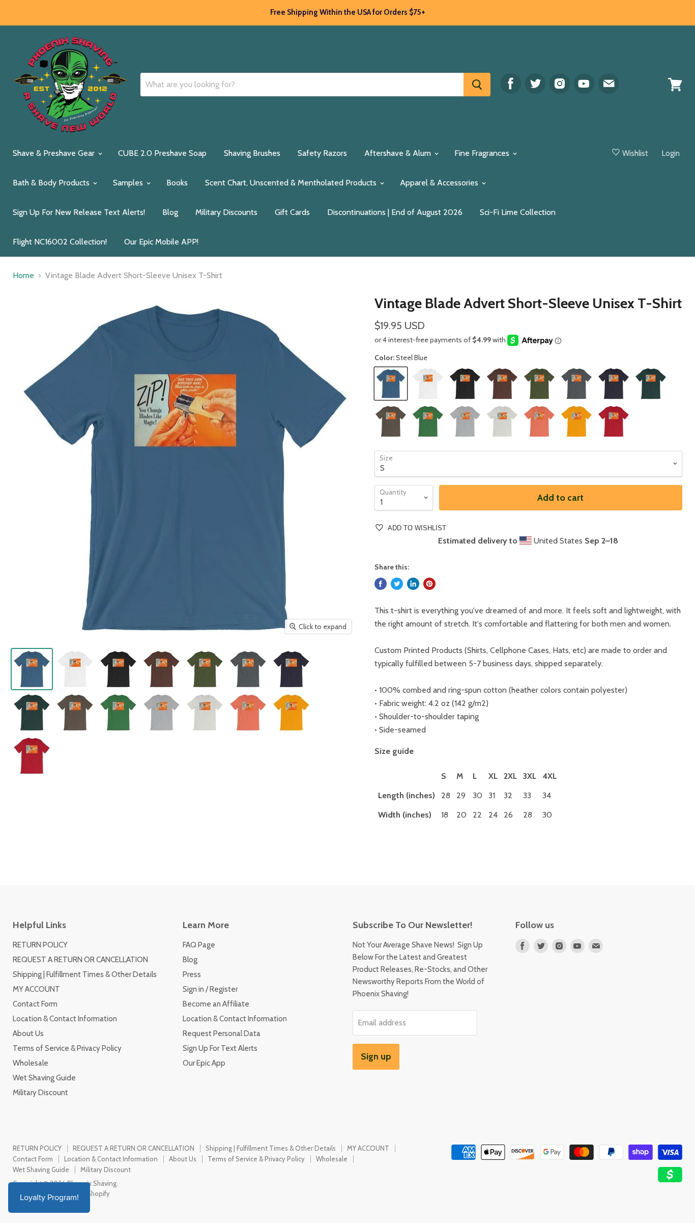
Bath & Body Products (52, 182)
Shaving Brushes (252, 153)
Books (177, 182)
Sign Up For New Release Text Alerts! (79, 212)
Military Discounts (226, 212)
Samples (129, 182)
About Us (28, 1033)
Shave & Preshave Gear (55, 153)
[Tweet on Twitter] (397, 584)
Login (671, 153)
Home (23, 275)
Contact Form (35, 1004)
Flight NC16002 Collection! (60, 242)
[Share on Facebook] (380, 584)
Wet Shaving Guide (44, 1077)
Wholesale (30, 1063)
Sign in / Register (210, 989)
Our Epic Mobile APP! (161, 242)
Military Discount (40, 1092)
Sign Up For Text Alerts (220, 1048)
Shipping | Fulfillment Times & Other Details (85, 974)
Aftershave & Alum (398, 153)
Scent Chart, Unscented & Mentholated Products (292, 182)
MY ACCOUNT (36, 989)
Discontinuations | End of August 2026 (394, 212)
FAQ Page (199, 944)
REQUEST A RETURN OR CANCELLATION (80, 959)
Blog (170, 212)
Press (192, 974)
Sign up (376, 1056)
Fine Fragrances (482, 153)
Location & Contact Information (65, 1018)
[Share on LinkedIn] (413, 584)
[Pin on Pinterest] (429, 584)
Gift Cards (292, 212)
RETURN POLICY (40, 944)
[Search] (477, 84)
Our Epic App (204, 1063)
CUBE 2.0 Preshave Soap (162, 153)
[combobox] (302, 84)
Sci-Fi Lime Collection (518, 212)
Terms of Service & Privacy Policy (67, 1048)
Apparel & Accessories (440, 182)
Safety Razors (322, 153)
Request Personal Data (221, 1033)
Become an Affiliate (216, 1004)
